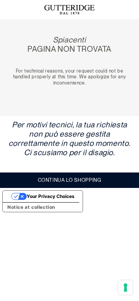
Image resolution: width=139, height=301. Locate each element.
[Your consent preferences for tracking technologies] (125, 287)
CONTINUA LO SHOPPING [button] (70, 180)
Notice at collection (31, 207)
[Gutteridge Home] (69, 10)
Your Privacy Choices (51, 196)
